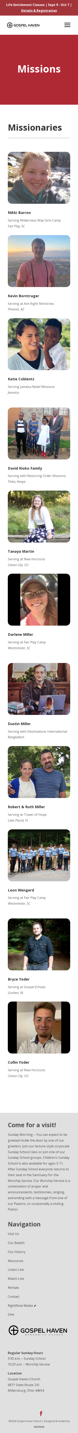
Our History (16, 1252)
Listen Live (16, 1269)
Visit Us (13, 1234)
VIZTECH (39, 1427)
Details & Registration (39, 10)
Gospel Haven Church (24, 1379)
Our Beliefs (16, 1243)
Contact (13, 1296)
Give (11, 1314)
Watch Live (16, 1278)
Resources (15, 1261)
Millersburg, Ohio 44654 (26, 1390)
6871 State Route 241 (24, 1385)
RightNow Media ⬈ (22, 1305)
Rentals (13, 1287)
